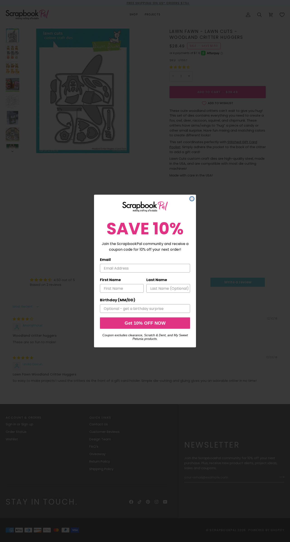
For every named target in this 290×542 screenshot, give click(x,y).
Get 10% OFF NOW (145, 323)
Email (105, 259)
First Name (110, 279)
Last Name (156, 279)
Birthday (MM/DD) (117, 300)
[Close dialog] (192, 198)
